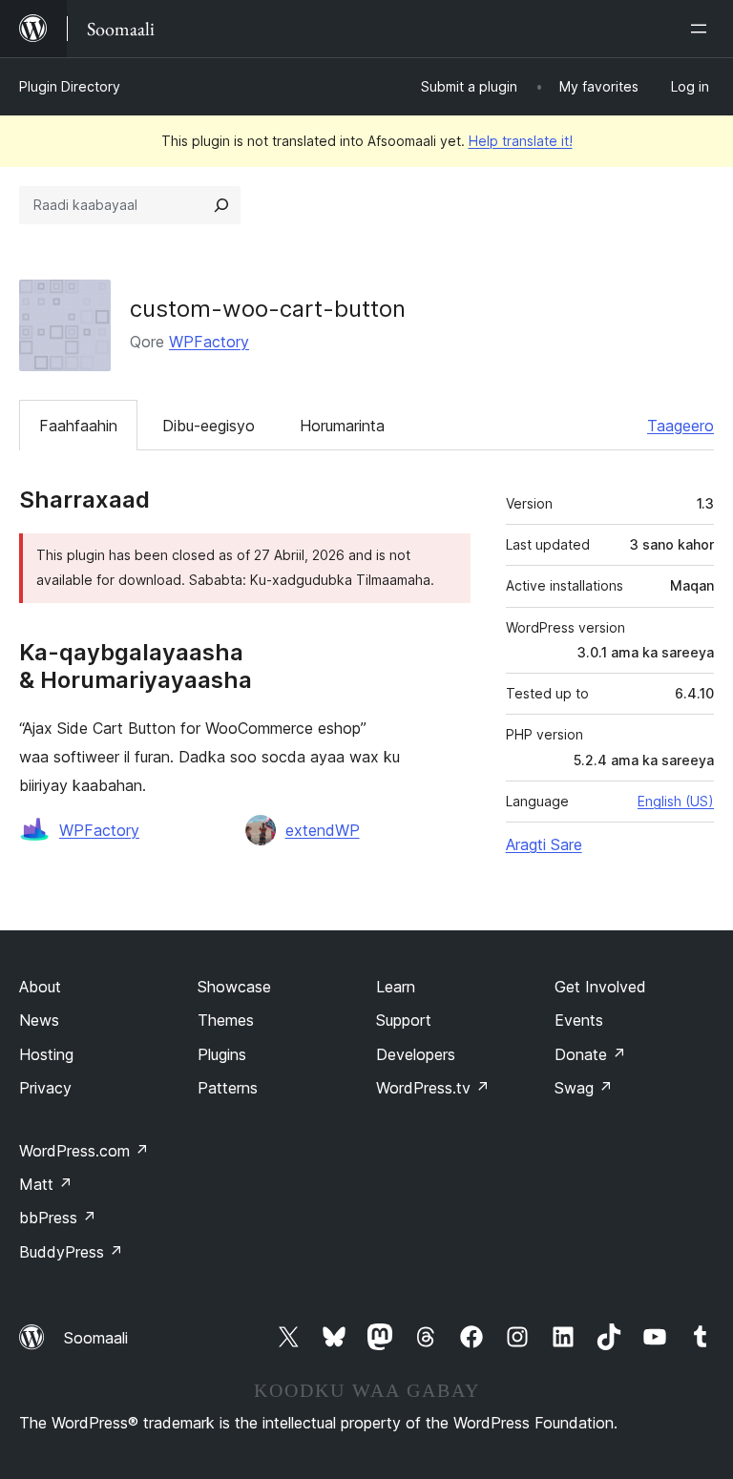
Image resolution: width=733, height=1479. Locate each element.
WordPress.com (84, 1150)
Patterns (228, 1087)
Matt (46, 1184)
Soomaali (96, 1337)
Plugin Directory (69, 86)
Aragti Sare (544, 844)
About (40, 986)
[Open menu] (702, 28)
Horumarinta (342, 425)
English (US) (676, 801)
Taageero (680, 425)
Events (579, 1020)
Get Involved (600, 986)
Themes (226, 1020)
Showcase (234, 986)
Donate (590, 1054)
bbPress (57, 1217)
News (39, 1020)
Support (403, 1020)
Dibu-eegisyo (208, 425)
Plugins (222, 1054)
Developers (415, 1054)
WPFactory (209, 341)
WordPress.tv (433, 1087)
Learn (395, 986)
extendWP (322, 830)
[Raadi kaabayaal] (221, 205)
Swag (584, 1087)
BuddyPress (71, 1251)
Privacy (45, 1087)
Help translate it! (521, 141)
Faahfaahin (78, 425)
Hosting (46, 1054)
